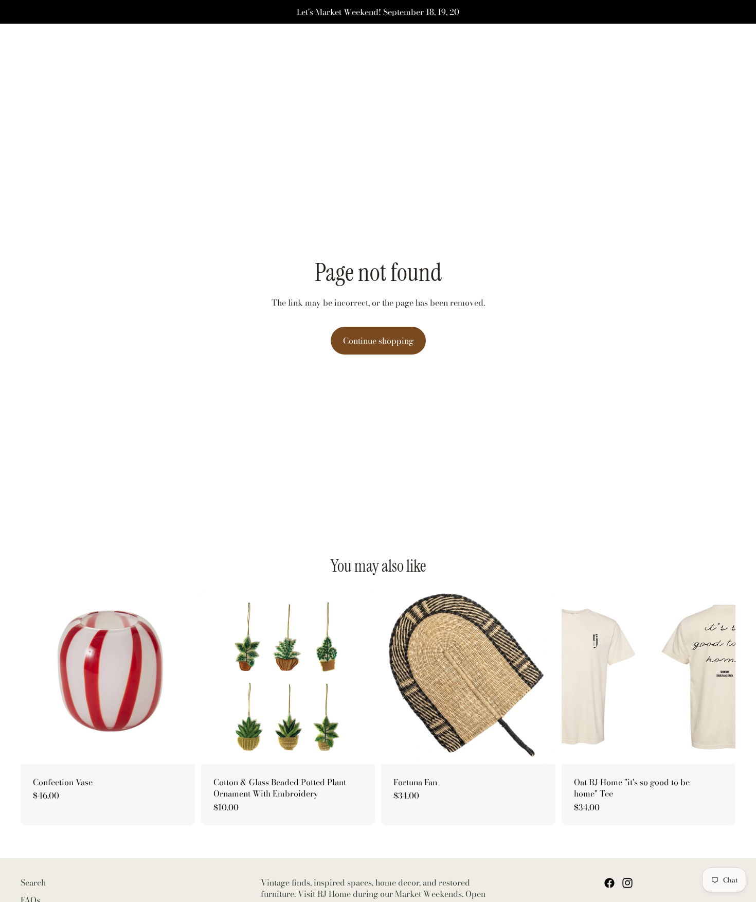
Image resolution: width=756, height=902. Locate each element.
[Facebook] (609, 883)
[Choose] (359, 748)
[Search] (680, 52)
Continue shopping (378, 340)
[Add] (179, 748)
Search (33, 882)
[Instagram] (627, 883)
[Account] (701, 52)
